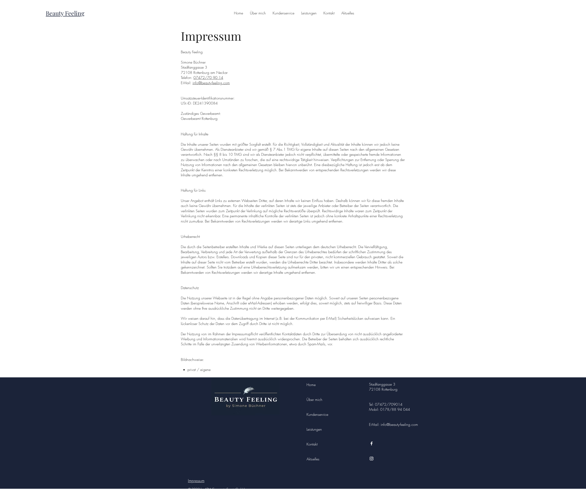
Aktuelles (313, 459)
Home (311, 384)
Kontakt (312, 444)
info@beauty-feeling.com (211, 82)
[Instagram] (371, 458)
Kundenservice (317, 414)
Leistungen (314, 429)
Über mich (314, 399)
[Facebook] (371, 443)
